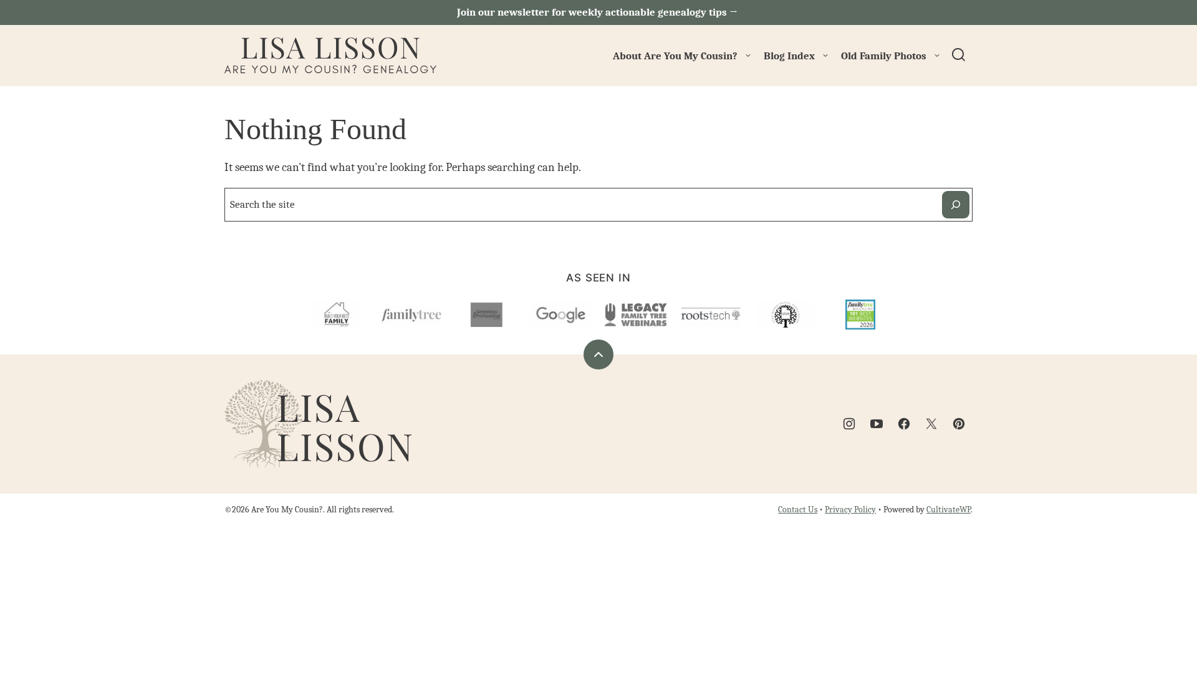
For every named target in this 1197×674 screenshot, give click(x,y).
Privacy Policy (850, 509)
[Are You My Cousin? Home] (330, 55)
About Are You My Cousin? (675, 56)
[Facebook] (904, 423)
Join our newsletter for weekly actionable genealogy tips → (598, 12)
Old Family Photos (883, 56)
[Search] (959, 55)
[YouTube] (876, 423)
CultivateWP (948, 509)
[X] (931, 423)
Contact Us (797, 509)
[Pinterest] (959, 423)
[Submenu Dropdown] (748, 55)
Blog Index (789, 56)
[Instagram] (849, 423)
